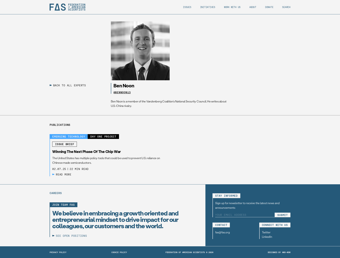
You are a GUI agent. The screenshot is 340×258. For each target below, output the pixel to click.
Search (286, 7)
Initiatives (207, 7)
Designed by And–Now (279, 252)
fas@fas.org (222, 232)
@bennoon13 (122, 92)
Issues (187, 7)
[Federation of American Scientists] (67, 7)
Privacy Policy (58, 252)
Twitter (266, 232)
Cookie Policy (119, 252)
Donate (269, 7)
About (252, 7)
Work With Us (232, 7)
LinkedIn (267, 237)
